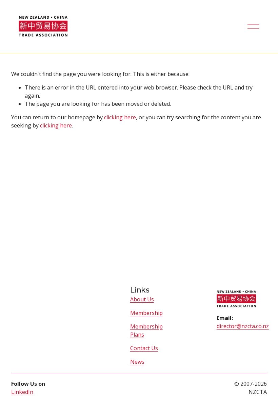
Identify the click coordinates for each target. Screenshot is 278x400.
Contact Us (144, 348)
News (137, 361)
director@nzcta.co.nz (243, 326)
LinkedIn (22, 392)
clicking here (120, 117)
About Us (142, 299)
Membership (146, 313)
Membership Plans (146, 330)
